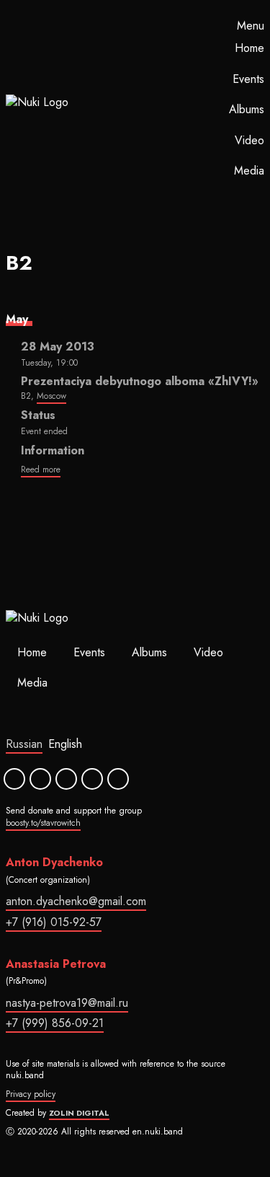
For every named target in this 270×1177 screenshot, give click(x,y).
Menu (250, 26)
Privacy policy (30, 1094)
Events (248, 79)
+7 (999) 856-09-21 (55, 1023)
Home (249, 48)
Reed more (40, 469)
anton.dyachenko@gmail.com (76, 901)
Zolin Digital (79, 1113)
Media (249, 170)
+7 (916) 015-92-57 (54, 922)
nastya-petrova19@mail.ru (67, 1003)
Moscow (51, 395)
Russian (24, 744)
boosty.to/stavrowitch (43, 822)
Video (249, 140)
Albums (246, 109)
